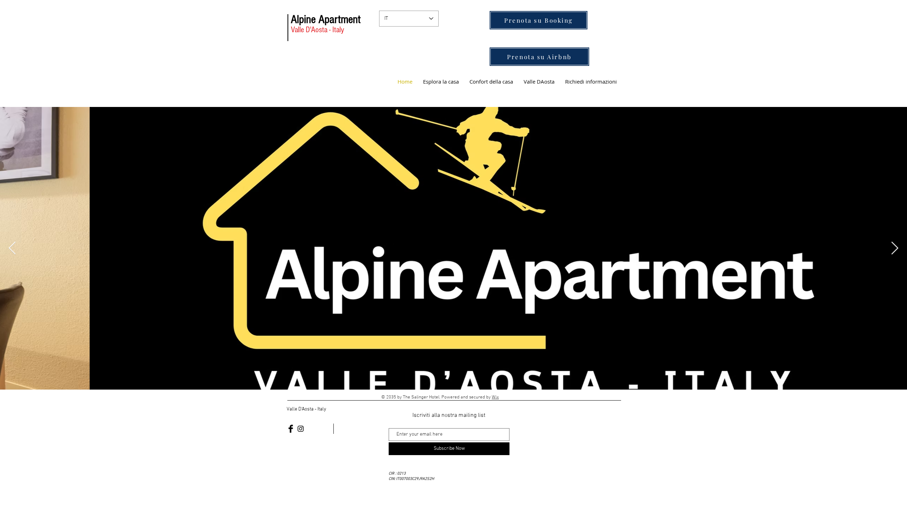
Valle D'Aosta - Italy (317, 29)
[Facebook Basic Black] (291, 429)
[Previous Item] (12, 248)
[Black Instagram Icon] (301, 429)
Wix (495, 397)
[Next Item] (895, 248)
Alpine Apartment (326, 19)
